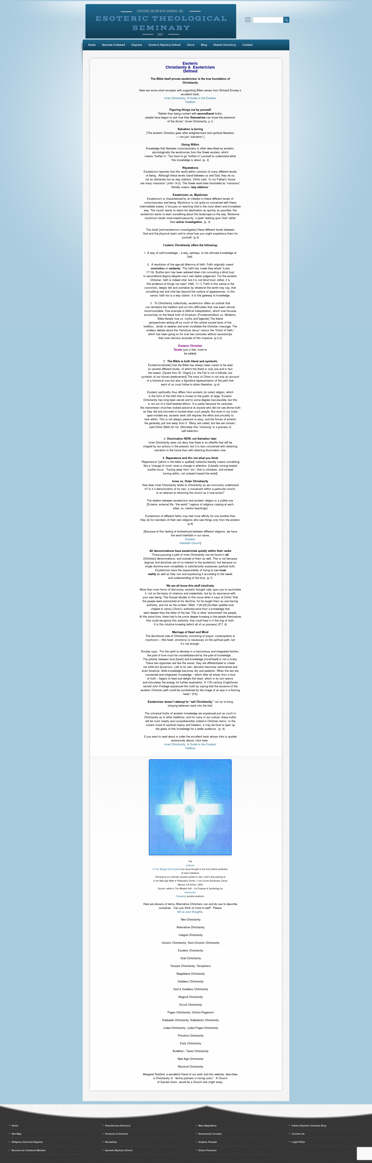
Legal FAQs (298, 1141)
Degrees (136, 45)
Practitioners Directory (117, 1125)
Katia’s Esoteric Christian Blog (309, 1125)
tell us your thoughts (190, 912)
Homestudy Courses (210, 1133)
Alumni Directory (224, 45)
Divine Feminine (207, 1150)
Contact (247, 45)
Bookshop (111, 1141)
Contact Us (298, 1133)
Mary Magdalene (207, 1125)
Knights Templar (207, 1141)
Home (92, 45)
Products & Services (116, 1133)
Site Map (16, 1133)
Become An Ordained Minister (29, 1150)
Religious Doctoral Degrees (27, 1141)
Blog (204, 45)
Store (190, 45)
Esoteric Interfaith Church (190, 541)
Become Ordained (113, 45)
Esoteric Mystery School (165, 45)
